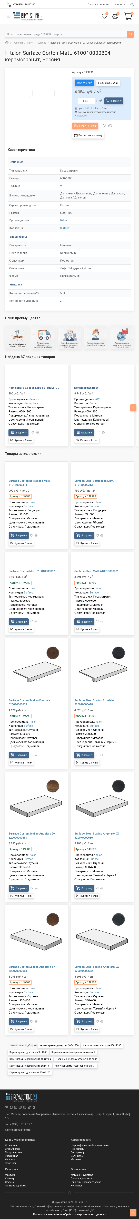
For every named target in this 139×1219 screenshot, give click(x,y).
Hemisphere (31, 403)
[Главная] (6, 42)
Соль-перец (77, 1156)
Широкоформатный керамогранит (90, 1145)
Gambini (34, 399)
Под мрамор (78, 1152)
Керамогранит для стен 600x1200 (28, 1052)
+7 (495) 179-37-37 (20, 1124)
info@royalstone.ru (19, 1129)
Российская (11, 1156)
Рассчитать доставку (90, 135)
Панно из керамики (15, 1185)
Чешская (10, 1159)
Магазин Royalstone (82, 1175)
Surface (64, 228)
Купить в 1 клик (87, 126)
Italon (63, 220)
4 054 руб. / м (84, 82)
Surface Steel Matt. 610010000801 (96, 571)
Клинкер (10, 1178)
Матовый (76, 1159)
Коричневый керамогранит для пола (76, 1059)
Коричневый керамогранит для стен (29, 1065)
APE (97, 399)
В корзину (116, 101)
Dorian (93, 403)
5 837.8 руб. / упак (108, 83)
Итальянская (12, 1148)
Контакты (76, 1185)
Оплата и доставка (81, 1178)
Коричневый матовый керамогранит (75, 1065)
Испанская (11, 1145)
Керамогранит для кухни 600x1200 (59, 1045)
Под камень (77, 1148)
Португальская (13, 1152)
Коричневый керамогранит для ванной (73, 1052)
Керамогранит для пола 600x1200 (102, 1045)
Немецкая (10, 1163)
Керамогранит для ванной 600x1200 (29, 1072)
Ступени (9, 1182)
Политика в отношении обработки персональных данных (69, 1214)
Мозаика (10, 1175)
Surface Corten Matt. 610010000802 (32, 571)
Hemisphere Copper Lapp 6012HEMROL (33, 387)
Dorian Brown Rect (86, 387)
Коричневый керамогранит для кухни (30, 1059)
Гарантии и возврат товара (86, 1182)
